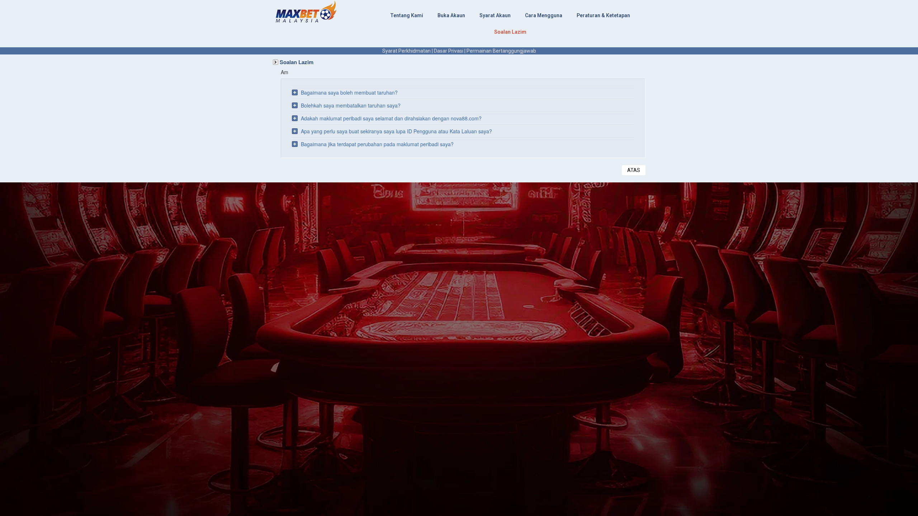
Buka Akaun (451, 15)
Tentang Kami (406, 15)
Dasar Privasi (448, 51)
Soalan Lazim (510, 32)
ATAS (633, 170)
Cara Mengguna (543, 15)
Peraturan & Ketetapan (603, 15)
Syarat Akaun (495, 15)
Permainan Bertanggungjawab (501, 51)
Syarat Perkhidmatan (406, 51)
